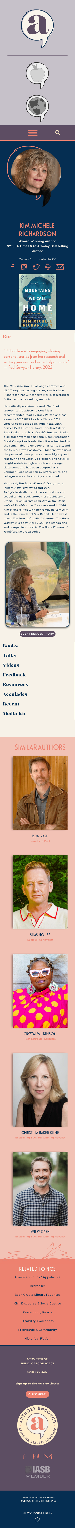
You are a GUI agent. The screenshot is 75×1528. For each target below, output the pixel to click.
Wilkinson (47, 1033)
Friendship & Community (37, 1329)
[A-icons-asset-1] (48, 267)
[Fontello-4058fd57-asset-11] (12, 267)
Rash (44, 836)
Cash (45, 1231)
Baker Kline (49, 1132)
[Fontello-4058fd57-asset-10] (48, 1456)
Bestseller (37, 1286)
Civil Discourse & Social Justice (37, 1303)
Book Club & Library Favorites (38, 1294)
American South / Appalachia (38, 1277)
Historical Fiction (37, 1338)
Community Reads (37, 1312)
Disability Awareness (37, 1321)
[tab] (37, 337)
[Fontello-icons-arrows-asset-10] (60, 267)
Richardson (37, 233)
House (44, 934)
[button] (33, 132)
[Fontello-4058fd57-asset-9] (24, 267)
